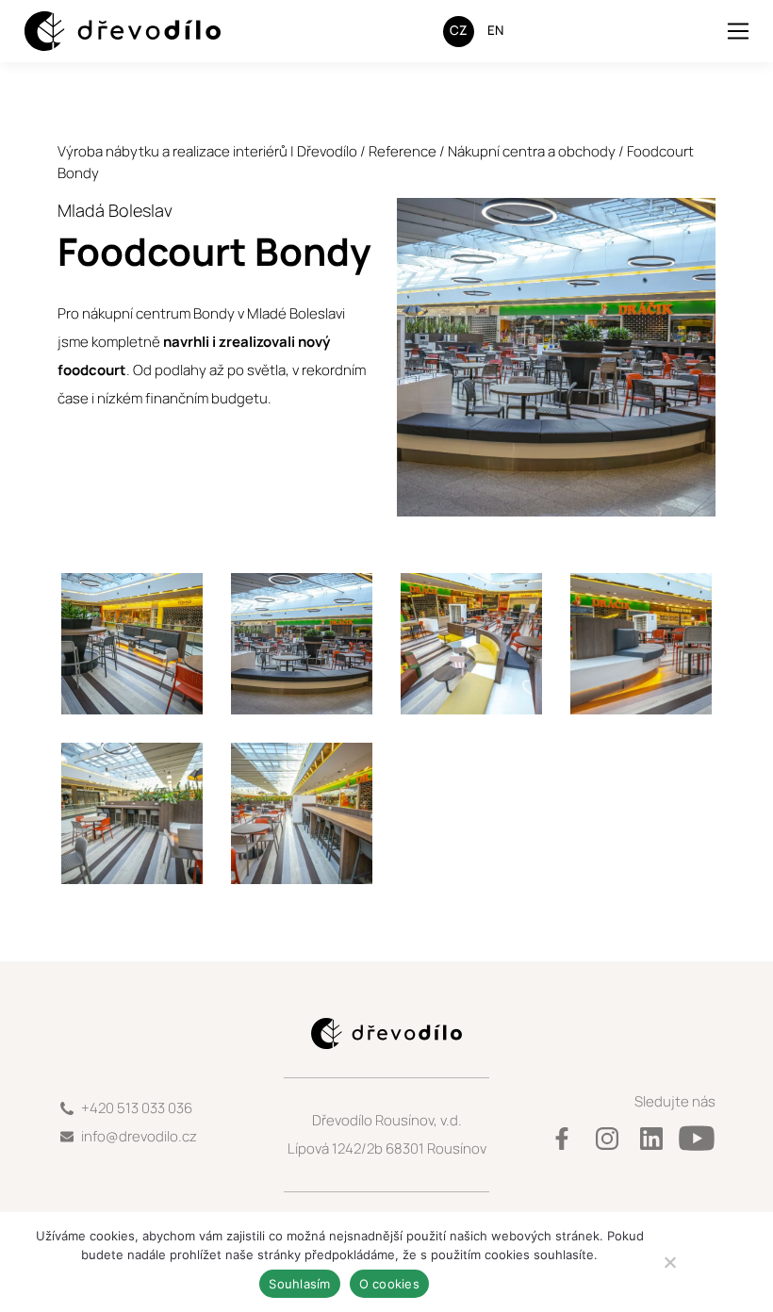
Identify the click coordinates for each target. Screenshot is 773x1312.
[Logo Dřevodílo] (104, 32)
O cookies (389, 1283)
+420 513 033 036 (136, 1108)
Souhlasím (299, 1283)
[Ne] (669, 1262)
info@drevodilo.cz (139, 1136)
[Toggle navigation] (739, 31)
